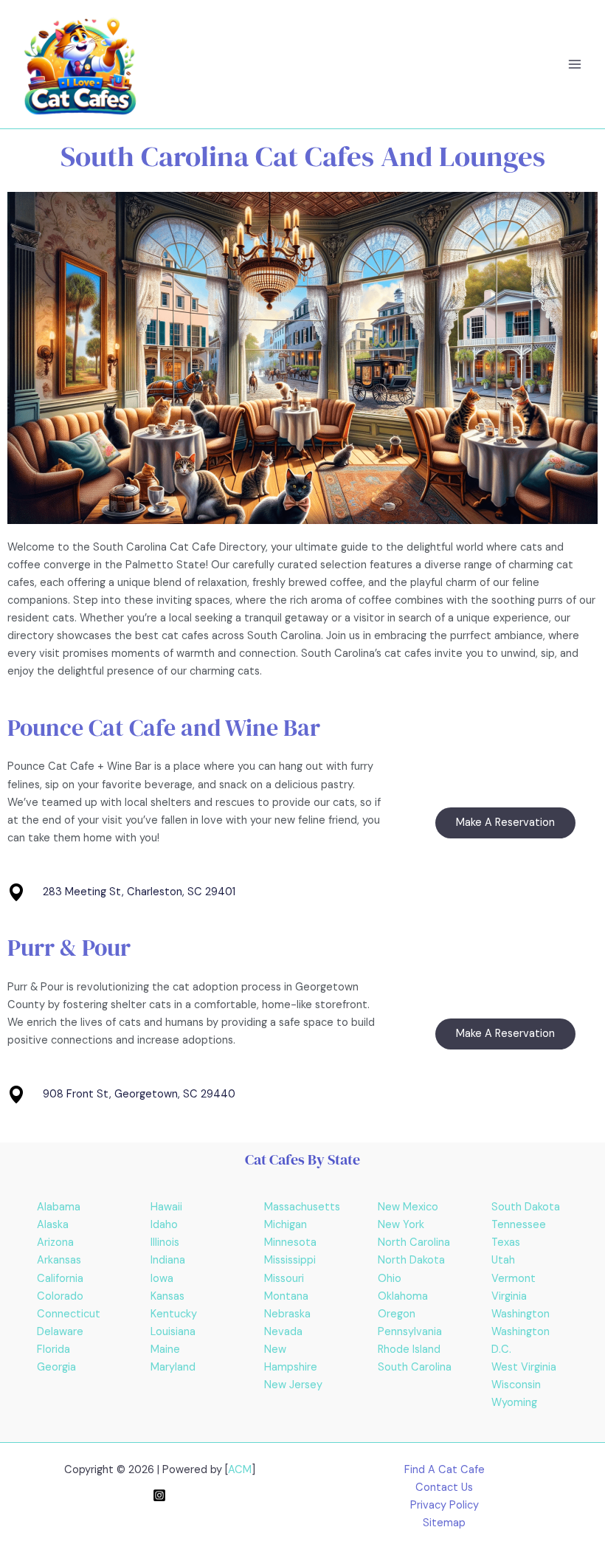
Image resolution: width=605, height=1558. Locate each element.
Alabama (58, 1207)
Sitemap (444, 1523)
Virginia (509, 1296)
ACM (240, 1470)
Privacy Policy (444, 1505)
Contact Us (444, 1488)
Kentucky (174, 1314)
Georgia (56, 1367)
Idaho (164, 1225)
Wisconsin (516, 1385)
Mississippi (290, 1260)
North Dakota (411, 1260)
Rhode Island (409, 1349)
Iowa (162, 1279)
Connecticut (68, 1314)
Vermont (513, 1279)
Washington (520, 1314)
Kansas (167, 1296)
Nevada (283, 1332)
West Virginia (523, 1367)
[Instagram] (159, 1495)
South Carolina (415, 1367)
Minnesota (290, 1242)
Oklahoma (403, 1296)
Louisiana (173, 1332)
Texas (505, 1242)
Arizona (55, 1242)
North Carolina (414, 1242)
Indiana (168, 1260)
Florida (53, 1349)
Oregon (396, 1314)
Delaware (60, 1332)
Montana (286, 1296)
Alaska (53, 1225)
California (60, 1279)
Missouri (284, 1279)
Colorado (60, 1296)
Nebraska (287, 1314)
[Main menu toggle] (574, 64)
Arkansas (59, 1260)
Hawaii (166, 1207)
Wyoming (514, 1403)
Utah (503, 1260)
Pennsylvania (410, 1332)
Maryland (173, 1367)
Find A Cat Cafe (444, 1470)
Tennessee (518, 1225)
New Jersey (293, 1385)
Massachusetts (302, 1207)
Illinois (165, 1242)
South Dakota (525, 1207)
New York (401, 1225)
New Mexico (408, 1207)
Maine (165, 1349)
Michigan (285, 1225)
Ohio (389, 1279)
